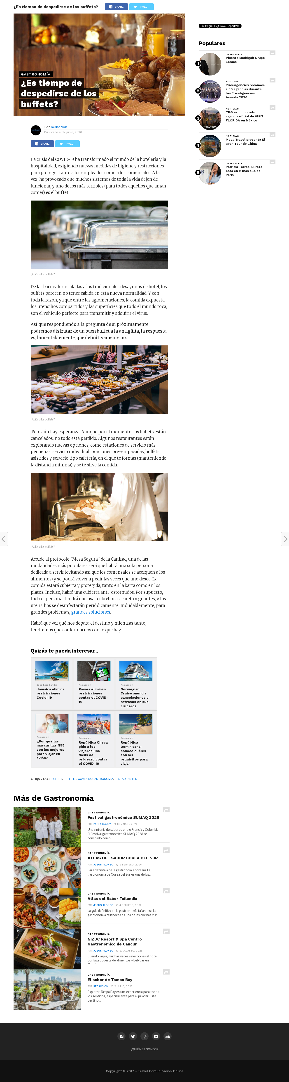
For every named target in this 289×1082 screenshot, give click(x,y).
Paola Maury (102, 824)
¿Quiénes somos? (144, 1049)
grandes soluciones (90, 612)
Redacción (59, 127)
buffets (70, 779)
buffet (56, 779)
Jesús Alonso (103, 864)
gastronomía (102, 779)
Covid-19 (84, 779)
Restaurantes (126, 779)
